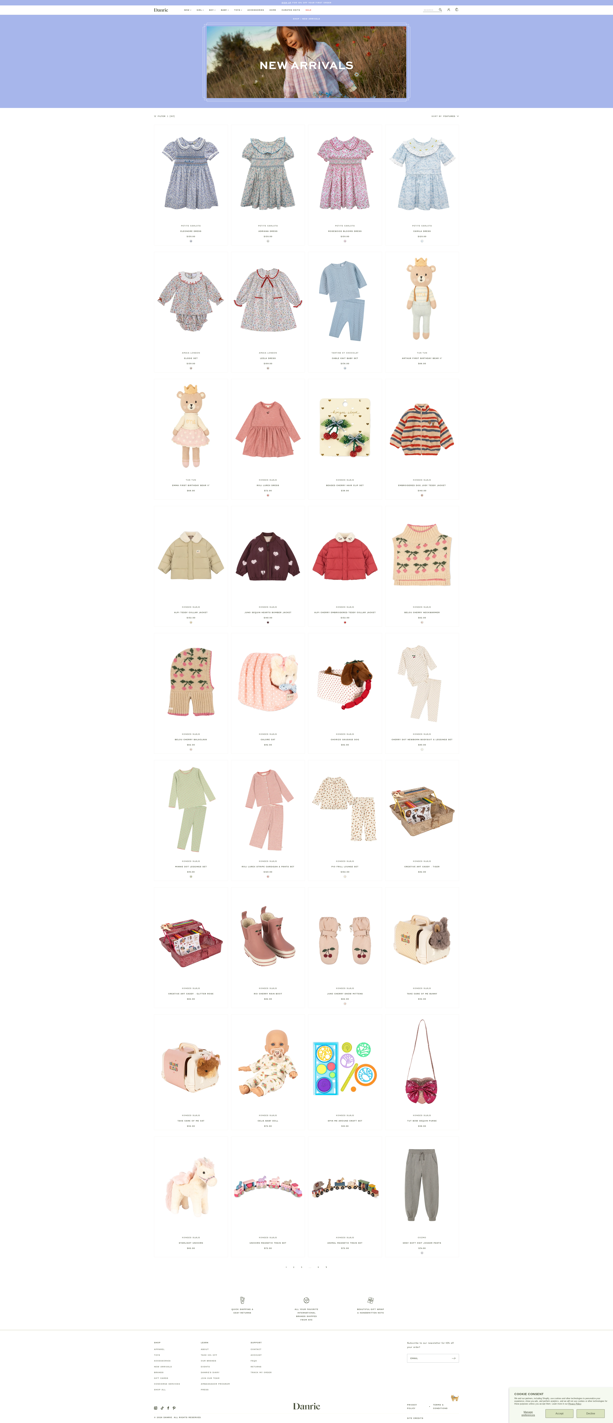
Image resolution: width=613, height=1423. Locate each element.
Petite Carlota (191, 226)
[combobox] (431, 10)
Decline (590, 1413)
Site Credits (415, 1418)
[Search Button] (440, 10)
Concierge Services (167, 1384)
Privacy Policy (574, 1404)
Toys (237, 10)
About (205, 1349)
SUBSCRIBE (453, 1358)
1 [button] (286, 1267)
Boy (211, 10)
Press (205, 1390)
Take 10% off (209, 1355)
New (186, 10)
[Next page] (326, 1267)
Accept (559, 1413)
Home (272, 10)
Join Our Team (210, 1378)
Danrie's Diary (210, 1372)
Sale (308, 10)
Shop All (160, 1390)
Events (205, 1367)
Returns (256, 1367)
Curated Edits (291, 10)
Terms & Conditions (440, 1406)
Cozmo (422, 1237)
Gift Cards (161, 1378)
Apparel (159, 1349)
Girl (199, 10)
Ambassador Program (215, 1384)
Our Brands (208, 1361)
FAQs (254, 1361)
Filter (166, 116)
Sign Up (286, 3)
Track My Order (261, 1372)
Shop (296, 19)
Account (256, 1355)
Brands (159, 1372)
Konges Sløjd (268, 480)
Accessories (255, 10)
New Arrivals (311, 19)
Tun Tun (422, 353)
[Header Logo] (161, 10)
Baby (224, 10)
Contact (256, 1349)
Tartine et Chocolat (345, 353)
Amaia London (191, 353)
